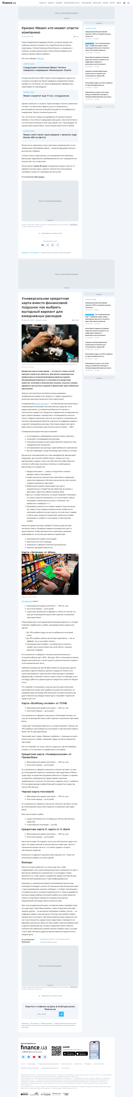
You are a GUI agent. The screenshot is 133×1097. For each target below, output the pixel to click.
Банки (105, 3)
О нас (23, 1064)
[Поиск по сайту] (128, 3)
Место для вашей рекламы (66, 13)
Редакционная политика (48, 1064)
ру (120, 3)
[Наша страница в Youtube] (34, 1056)
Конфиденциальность (50, 1068)
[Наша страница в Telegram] (23, 1056)
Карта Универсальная (48, 942)
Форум (112, 3)
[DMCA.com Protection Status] (24, 1096)
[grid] (66, 645)
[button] (61, 1014)
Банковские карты (71, 3)
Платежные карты (62, 939)
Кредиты (59, 3)
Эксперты (78, 1064)
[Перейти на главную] (9, 3)
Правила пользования (30, 1068)
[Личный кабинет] (124, 3)
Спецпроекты (99, 1064)
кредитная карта (42, 403)
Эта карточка (27, 601)
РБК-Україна (39, 177)
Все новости (35, 252)
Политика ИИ (66, 1064)
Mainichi (40, 58)
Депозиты (97, 3)
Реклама (87, 1064)
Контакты (66, 1068)
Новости (42, 3)
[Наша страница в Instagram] (44, 1056)
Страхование (86, 3)
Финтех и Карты (41, 320)
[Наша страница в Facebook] (28, 1056)
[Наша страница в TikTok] (39, 1056)
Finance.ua (25, 252)
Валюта (51, 3)
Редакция (32, 1064)
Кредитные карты (47, 939)
